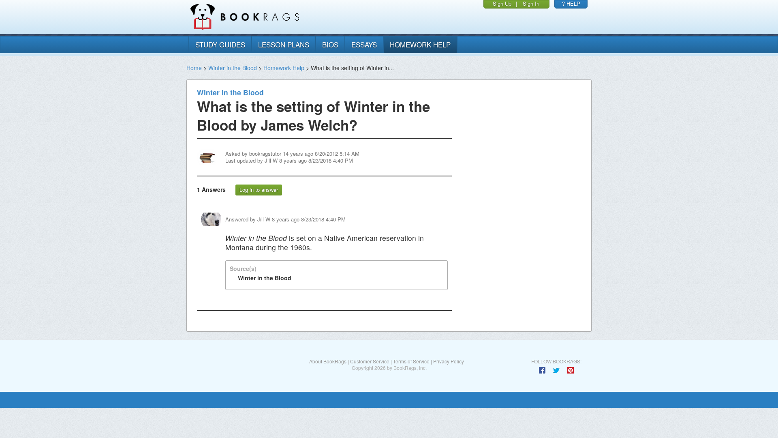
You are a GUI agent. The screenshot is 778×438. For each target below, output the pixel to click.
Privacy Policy (448, 361)
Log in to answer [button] (258, 189)
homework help (420, 44)
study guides (220, 44)
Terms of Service (411, 361)
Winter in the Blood (232, 68)
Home (194, 68)
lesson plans (283, 44)
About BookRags (327, 361)
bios (330, 44)
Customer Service (369, 361)
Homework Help (283, 68)
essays (364, 44)
